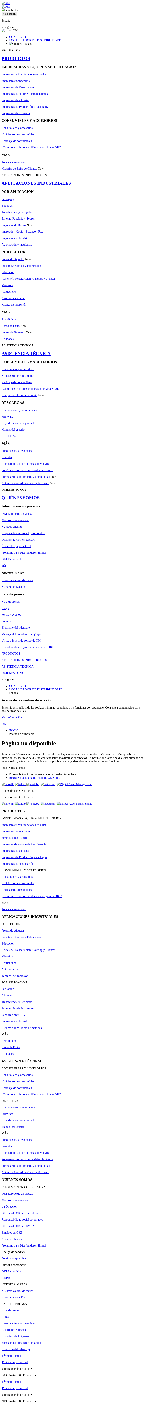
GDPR (6, 1278)
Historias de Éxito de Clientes (19, 168)
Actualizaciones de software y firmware (25, 483)
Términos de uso (11, 1355)
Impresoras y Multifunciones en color (24, 74)
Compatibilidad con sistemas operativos (25, 463)
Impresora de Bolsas (14, 225)
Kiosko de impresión (14, 304)
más (4, 565)
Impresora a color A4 (14, 238)
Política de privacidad (15, 1362)
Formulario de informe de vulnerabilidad (26, 476)
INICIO (14, 730)
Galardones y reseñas (14, 1329)
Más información (12, 717)
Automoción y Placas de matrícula (22, 1027)
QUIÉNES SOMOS (21, 497)
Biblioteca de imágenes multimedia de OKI (27, 647)
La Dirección (9, 1206)
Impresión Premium (13, 332)
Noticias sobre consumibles (18, 134)
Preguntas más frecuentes (17, 450)
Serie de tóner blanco (14, 837)
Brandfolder (9, 319)
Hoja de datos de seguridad (18, 423)
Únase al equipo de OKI (16, 546)
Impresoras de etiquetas (15, 100)
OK (4, 724)
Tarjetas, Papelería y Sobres (18, 218)
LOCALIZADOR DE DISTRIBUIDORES (36, 40)
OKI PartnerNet (11, 559)
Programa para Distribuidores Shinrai (24, 552)
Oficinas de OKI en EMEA (18, 539)
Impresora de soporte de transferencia (24, 844)
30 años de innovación (15, 520)
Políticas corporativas (14, 1258)
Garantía (7, 457)
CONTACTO (17, 37)
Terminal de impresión (15, 976)
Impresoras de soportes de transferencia (25, 93)
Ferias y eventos (11, 614)
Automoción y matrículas (17, 244)
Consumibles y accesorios (17, 128)
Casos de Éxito (11, 326)
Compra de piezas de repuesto (19, 395)
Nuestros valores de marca (17, 580)
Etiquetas (7, 205)
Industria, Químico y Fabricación (21, 265)
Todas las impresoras (14, 162)
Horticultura (9, 291)
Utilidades (8, 339)
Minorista (7, 285)
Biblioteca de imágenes (15, 1336)
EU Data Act (9, 436)
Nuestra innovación (13, 586)
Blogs (5, 608)
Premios (6, 621)
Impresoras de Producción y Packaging (25, 106)
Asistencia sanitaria (13, 298)
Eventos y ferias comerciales (19, 1323)
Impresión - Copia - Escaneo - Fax (22, 231)
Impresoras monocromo (16, 80)
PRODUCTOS (16, 58)
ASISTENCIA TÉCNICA (26, 353)
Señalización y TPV (14, 1014)
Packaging (8, 199)
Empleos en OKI (12, 1232)
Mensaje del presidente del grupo (21, 634)
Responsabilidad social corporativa (22, 1219)
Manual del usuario (13, 429)
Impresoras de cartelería (16, 113)
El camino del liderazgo (16, 627)
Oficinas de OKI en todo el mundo (22, 1213)
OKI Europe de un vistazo (17, 513)
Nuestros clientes (12, 526)
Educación (8, 272)
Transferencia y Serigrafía (17, 212)
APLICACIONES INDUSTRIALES (36, 183)
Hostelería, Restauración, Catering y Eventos (28, 278)
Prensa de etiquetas (13, 259)
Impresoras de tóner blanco (18, 87)
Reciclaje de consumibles (17, 141)
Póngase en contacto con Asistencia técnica (27, 470)
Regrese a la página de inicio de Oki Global (35, 777)
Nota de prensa (11, 601)
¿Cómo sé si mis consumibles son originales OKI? (32, 147)
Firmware (7, 416)
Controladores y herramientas (19, 410)
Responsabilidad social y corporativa (23, 533)
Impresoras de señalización (18, 863)
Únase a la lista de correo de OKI (21, 640)
